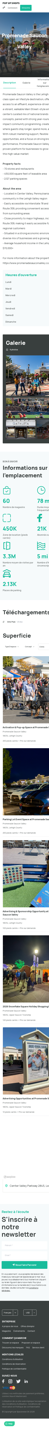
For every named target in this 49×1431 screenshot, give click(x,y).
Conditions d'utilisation (12, 1359)
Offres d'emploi (27, 1326)
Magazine (6, 1331)
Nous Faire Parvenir (26, 1264)
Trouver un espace (10, 1342)
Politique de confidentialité (14, 1368)
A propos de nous (10, 1326)
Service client (38, 1347)
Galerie (26, 82)
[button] (4, 8)
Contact (31, 1331)
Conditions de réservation (14, 1364)
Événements (19, 1331)
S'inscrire (26, 7)
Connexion (12, 7)
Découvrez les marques (13, 1347)
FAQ (28, 1347)
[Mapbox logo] (10, 1176)
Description (9, 82)
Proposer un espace (31, 1342)
